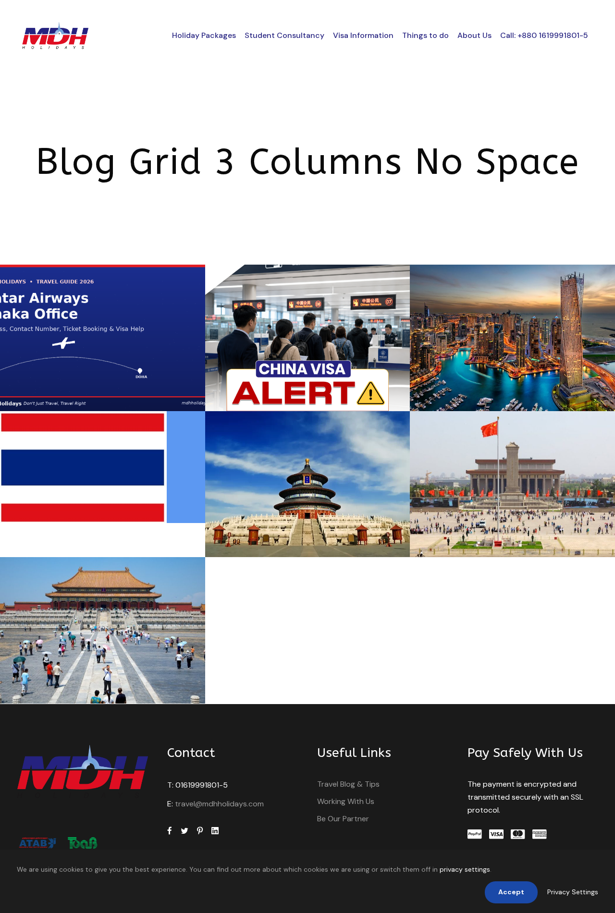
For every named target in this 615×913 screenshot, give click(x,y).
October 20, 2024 (83, 502)
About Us (474, 35)
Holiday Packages (204, 35)
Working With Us (345, 801)
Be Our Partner (343, 819)
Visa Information (363, 35)
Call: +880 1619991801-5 (544, 35)
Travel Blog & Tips (348, 784)
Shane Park (148, 390)
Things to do (425, 35)
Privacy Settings (572, 892)
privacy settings (465, 869)
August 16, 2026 (83, 390)
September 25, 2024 (288, 537)
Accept (511, 892)
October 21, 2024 (493, 390)
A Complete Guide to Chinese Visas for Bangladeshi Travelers (106, 646)
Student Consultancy (284, 35)
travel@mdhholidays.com (219, 804)
